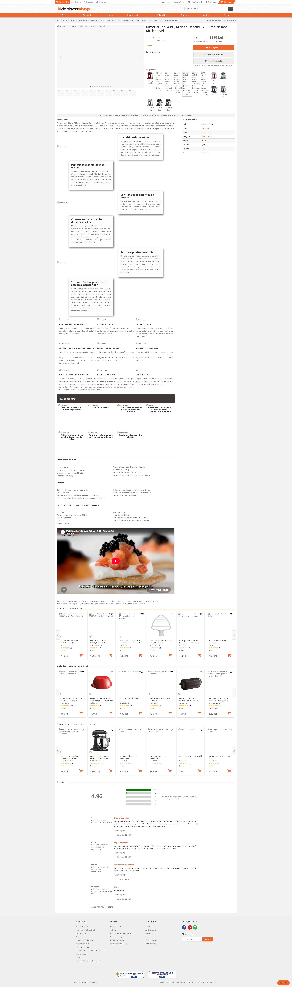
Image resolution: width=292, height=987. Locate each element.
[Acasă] (57, 21)
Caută (230, 9)
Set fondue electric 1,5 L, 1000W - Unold (159, 757)
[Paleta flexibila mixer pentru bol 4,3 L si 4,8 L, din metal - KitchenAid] (131, 625)
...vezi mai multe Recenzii (102, 906)
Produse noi (132, 15)
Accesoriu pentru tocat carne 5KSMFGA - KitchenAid (71, 699)
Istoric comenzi (150, 930)
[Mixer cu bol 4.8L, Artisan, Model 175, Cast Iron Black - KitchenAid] (101, 740)
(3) (219, 648)
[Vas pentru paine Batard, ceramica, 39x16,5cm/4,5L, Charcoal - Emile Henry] (190, 683)
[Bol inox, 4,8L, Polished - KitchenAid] (220, 625)
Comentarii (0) (124, 835)
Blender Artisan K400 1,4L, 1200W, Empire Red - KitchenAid (100, 642)
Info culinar (90, 2)
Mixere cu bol (206, 136)
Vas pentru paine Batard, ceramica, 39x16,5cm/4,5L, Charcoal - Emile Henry (189, 700)
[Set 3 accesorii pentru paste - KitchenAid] (160, 683)
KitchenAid (205, 128)
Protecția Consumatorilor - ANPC (88, 961)
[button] (60, 57)
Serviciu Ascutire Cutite (118, 944)
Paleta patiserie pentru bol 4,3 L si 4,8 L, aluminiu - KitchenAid (161, 642)
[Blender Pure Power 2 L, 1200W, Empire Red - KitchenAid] (71, 625)
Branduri (87, 15)
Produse (65, 15)
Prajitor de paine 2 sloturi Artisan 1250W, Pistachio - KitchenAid (70, 758)
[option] (72, 635)
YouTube (190, 927)
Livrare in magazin (117, 940)
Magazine (109, 15)
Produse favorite (151, 940)
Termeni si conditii (82, 947)
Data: (93, 820)
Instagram (195, 927)
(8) (130, 648)
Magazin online (63, 2)
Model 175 (205, 132)
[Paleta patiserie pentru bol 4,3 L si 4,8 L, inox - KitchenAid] (190, 625)
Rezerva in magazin (215, 54)
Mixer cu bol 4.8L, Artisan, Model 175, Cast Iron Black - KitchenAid (100, 758)
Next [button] (234, 635)
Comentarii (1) (124, 899)
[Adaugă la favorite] (82, 614)
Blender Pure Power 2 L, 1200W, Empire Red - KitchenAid (70, 642)
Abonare (207, 939)
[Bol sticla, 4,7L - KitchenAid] (131, 683)
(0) (160, 648)
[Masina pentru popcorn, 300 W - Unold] (220, 740)
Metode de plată (82, 926)
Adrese (147, 933)
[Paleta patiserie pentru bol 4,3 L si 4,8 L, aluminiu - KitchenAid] (160, 625)
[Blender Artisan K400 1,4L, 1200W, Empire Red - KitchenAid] (101, 625)
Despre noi (80, 937)
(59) (101, 706)
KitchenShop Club (159, 15)
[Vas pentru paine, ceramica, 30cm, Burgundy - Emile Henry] (101, 683)
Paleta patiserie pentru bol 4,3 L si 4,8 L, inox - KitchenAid (190, 641)
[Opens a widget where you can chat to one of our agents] (283, 983)
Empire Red (205, 153)
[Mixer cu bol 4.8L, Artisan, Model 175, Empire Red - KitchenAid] (100, 56)
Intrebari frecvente (82, 944)
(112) (101, 763)
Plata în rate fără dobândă (85, 930)
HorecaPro (102, 2)
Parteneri (185, 15)
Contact (227, 15)
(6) (100, 648)
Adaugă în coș (215, 48)
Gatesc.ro (77, 2)
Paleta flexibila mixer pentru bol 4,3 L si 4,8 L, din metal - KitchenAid (130, 642)
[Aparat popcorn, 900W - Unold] (190, 740)
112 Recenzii (162, 41)
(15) (71, 706)
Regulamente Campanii (84, 940)
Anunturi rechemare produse (120, 933)
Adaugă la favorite (214, 61)
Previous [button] (58, 635)
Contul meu (149, 926)
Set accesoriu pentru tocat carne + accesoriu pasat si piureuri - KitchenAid (218, 700)
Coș (146, 937)
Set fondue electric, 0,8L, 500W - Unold (129, 757)
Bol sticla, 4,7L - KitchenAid (130, 698)
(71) (190, 706)
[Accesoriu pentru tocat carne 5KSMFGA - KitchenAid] (71, 683)
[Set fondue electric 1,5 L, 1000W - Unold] (160, 740)
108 (154, 790)
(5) (189, 763)
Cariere (206, 15)
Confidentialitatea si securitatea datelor (90, 950)
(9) (160, 706)
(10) (130, 706)
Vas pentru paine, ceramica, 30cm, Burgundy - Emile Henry (101, 699)
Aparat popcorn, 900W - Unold (190, 756)
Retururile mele (150, 944)
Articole (113, 930)
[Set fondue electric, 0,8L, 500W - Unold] (131, 740)
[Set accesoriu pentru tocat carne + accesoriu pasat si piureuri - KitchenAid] (220, 683)
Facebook (184, 927)
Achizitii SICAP (81, 933)
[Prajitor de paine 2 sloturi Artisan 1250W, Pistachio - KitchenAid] (71, 740)
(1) (71, 648)
